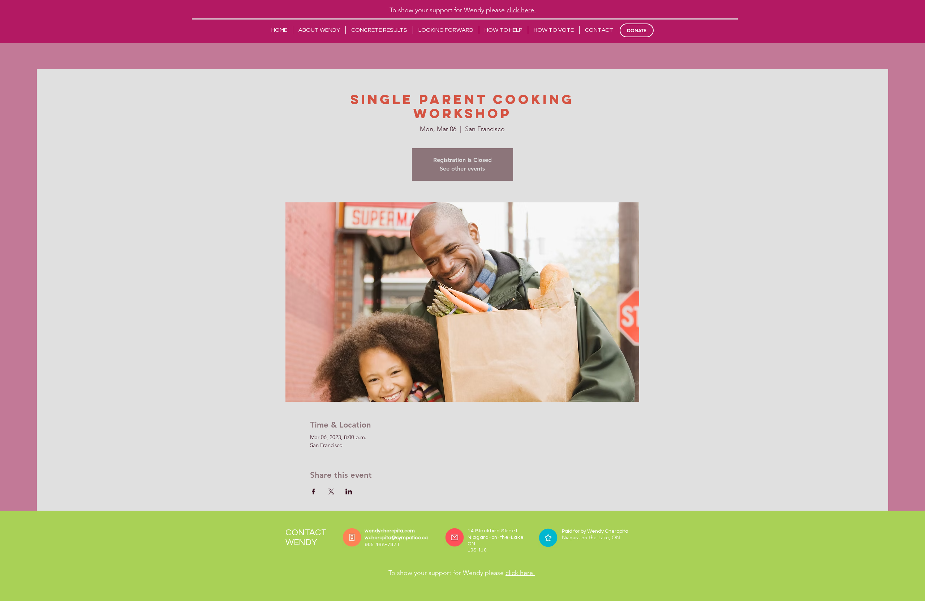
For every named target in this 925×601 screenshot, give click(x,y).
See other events (462, 168)
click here (521, 10)
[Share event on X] (331, 491)
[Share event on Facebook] (313, 491)
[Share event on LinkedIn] (348, 491)
